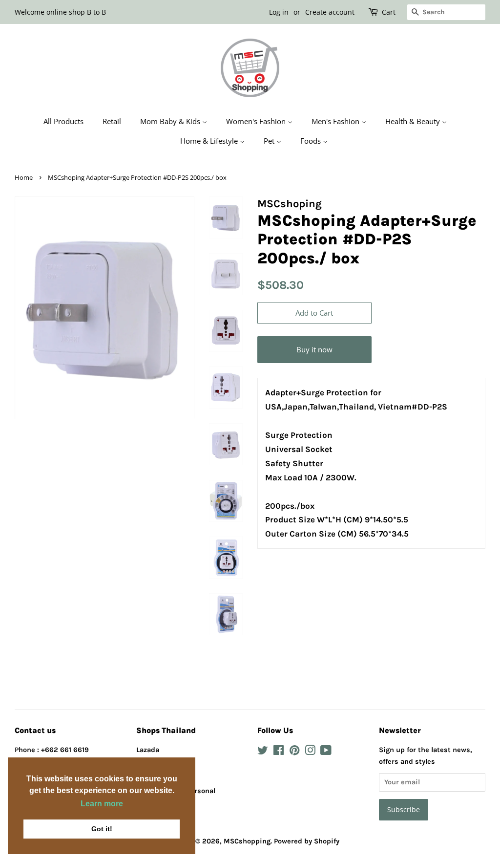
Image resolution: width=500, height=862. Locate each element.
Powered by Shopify (306, 841)
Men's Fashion (336, 121)
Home (24, 177)
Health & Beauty (413, 121)
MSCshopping (247, 841)
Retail (112, 121)
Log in (279, 12)
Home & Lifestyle (210, 141)
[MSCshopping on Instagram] (310, 752)
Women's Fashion (257, 121)
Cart (389, 12)
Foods (311, 141)
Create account (329, 12)
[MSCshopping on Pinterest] (294, 752)
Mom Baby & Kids (171, 121)
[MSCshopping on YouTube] (326, 752)
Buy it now (314, 349)
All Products (63, 121)
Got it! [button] (101, 829)
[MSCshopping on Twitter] (262, 752)
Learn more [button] (102, 803)
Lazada (147, 750)
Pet (270, 141)
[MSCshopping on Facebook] (278, 752)
